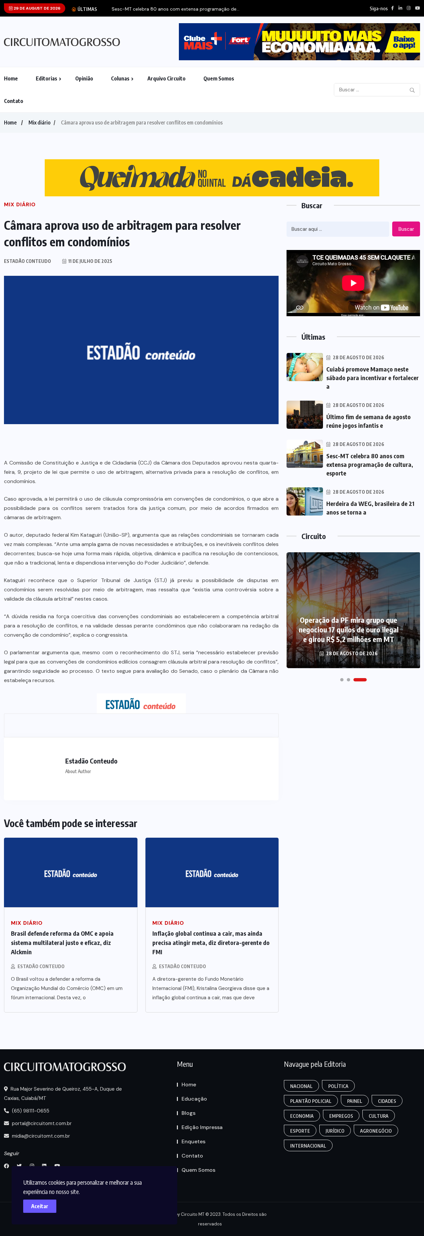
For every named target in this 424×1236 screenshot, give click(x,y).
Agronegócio (376, 1131)
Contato (13, 101)
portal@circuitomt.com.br (41, 1123)
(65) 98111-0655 (30, 1111)
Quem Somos (218, 78)
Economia (302, 1116)
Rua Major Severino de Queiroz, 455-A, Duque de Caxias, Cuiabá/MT (63, 1094)
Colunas (120, 78)
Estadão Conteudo (41, 966)
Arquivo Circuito (166, 78)
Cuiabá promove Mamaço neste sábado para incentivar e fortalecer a (372, 377)
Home (11, 78)
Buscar (406, 229)
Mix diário (39, 122)
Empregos (341, 1116)
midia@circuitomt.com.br (40, 1136)
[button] (342, 679)
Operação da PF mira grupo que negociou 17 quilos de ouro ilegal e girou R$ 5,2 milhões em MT (348, 629)
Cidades (387, 1101)
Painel (354, 1101)
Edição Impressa (202, 1127)
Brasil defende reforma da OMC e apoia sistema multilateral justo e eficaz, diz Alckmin (62, 942)
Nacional (301, 1086)
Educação (194, 1098)
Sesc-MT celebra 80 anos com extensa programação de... (175, 9)
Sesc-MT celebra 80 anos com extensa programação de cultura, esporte (369, 464)
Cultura (379, 1116)
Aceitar (39, 1206)
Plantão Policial (311, 1101)
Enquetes (193, 1141)
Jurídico (335, 1131)
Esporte (300, 1131)
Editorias (46, 78)
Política (338, 1086)
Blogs (188, 1113)
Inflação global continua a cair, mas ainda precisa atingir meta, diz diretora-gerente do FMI (211, 942)
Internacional (308, 1146)
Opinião (84, 78)
